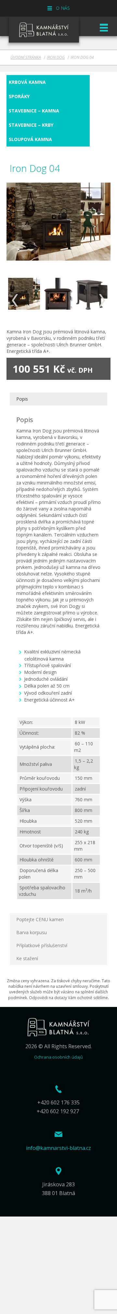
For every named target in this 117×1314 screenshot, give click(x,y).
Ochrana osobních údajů (58, 1057)
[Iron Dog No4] (24, 294)
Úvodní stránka (25, 57)
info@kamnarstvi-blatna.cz (58, 1148)
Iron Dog (56, 57)
